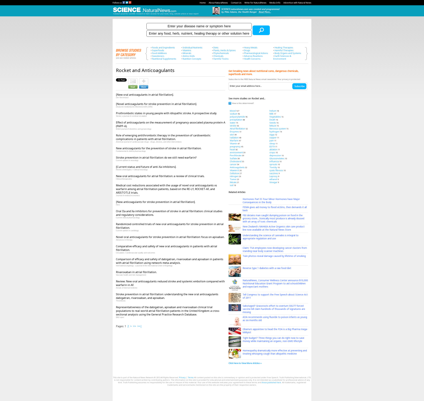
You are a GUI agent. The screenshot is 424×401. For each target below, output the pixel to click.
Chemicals (218, 55)
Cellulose (234, 173)
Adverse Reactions (253, 55)
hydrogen (274, 131)
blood (233, 110)
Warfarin (234, 140)
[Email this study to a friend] (132, 79)
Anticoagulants (237, 167)
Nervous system (277, 128)
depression (275, 155)
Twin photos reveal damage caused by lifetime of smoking (274, 256)
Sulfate (233, 158)
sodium (233, 113)
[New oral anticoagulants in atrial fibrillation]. (145, 94)
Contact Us (236, 2)
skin (232, 134)
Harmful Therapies (284, 50)
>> (134, 326)
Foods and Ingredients (163, 47)
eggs (272, 134)
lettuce (272, 125)
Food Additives (159, 53)
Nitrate (233, 182)
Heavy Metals (250, 47)
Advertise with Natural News (297, 2)
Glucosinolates (276, 158)
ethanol (273, 179)
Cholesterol (235, 161)
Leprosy (273, 176)
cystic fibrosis (276, 170)
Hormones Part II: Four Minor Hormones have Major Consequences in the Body (271, 200)
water (233, 122)
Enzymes (234, 131)
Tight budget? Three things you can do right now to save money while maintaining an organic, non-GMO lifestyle (273, 339)
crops (272, 152)
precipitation (236, 119)
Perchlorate (235, 155)
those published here (271, 382)
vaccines (273, 173)
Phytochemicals (221, 53)
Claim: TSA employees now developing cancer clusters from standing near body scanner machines (275, 249)
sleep (272, 143)
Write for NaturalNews (255, 2)
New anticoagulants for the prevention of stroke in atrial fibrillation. (158, 148)
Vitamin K (234, 170)
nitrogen (234, 176)
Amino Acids (189, 55)
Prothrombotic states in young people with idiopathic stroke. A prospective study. (166, 113)
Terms (191, 377)
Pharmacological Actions (256, 53)
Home (203, 2)
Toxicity (273, 167)
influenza (274, 161)
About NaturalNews (218, 2)
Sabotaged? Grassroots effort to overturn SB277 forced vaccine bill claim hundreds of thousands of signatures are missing (274, 309)
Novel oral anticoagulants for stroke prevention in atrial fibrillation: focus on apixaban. (170, 237)
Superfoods (158, 50)
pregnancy (235, 146)
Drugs (247, 50)
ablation (273, 149)
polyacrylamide (237, 116)
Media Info (274, 2)
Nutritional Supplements (164, 58)
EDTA (272, 146)
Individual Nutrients (192, 47)
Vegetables (275, 116)
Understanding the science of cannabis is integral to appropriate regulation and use (270, 237)
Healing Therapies (284, 47)
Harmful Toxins (221, 58)
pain (271, 140)
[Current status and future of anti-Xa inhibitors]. (146, 167)
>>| (139, 326)
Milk (271, 113)
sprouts (273, 164)
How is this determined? (243, 103)
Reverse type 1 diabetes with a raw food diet (267, 268)
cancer (233, 164)
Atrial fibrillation (237, 128)
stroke (233, 125)
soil (231, 185)
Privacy (182, 377)
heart (232, 149)
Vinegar (273, 182)
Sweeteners (158, 55)
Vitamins (187, 50)
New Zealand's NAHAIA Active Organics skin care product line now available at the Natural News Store (274, 228)
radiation (234, 137)
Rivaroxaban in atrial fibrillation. (136, 272)
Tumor (233, 179)
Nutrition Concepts (192, 58)
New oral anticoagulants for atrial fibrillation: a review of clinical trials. (160, 176)
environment (236, 152)
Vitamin (233, 143)
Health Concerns (252, 58)
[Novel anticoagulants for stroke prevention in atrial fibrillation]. (156, 104)
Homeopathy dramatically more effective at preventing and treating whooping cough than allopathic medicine (275, 352)
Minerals (187, 53)
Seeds (272, 122)
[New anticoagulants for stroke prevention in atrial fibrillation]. (155, 202)
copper (273, 137)
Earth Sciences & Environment (282, 57)
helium (272, 110)
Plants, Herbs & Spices (224, 50)
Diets (215, 47)
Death (272, 119)
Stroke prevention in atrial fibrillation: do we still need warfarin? (156, 157)
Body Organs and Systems (288, 53)
